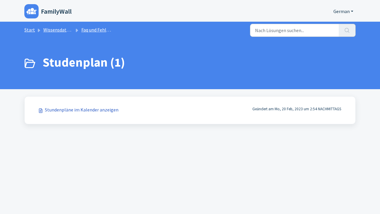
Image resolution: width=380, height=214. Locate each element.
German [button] (341, 11)
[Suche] (347, 30)
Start (29, 30)
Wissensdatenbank (62, 30)
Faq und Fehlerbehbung (105, 30)
